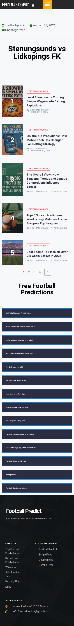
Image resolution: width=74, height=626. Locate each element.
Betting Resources (38, 91)
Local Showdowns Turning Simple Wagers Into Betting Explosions (46, 101)
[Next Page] (47, 272)
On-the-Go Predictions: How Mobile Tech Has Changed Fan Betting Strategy (47, 140)
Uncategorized (15, 30)
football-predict (40, 110)
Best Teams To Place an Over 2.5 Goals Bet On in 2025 (47, 254)
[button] (47, 4)
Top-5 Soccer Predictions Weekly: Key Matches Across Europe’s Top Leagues (47, 219)
